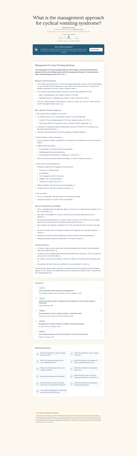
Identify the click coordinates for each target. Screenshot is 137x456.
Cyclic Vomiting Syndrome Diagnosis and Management (56, 290)
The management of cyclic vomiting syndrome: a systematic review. (60, 313)
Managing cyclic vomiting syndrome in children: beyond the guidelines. (61, 324)
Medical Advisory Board (68, 27)
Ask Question (95, 49)
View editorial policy (75, 41)
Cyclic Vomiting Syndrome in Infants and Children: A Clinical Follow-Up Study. (63, 334)
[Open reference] (101, 288)
